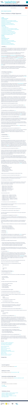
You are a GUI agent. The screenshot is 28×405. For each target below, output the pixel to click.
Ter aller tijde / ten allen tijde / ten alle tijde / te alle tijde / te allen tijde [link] (10, 392)
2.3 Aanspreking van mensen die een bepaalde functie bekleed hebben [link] (9, 21)
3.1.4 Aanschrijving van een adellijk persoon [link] (6, 30)
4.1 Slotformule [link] (3, 36)
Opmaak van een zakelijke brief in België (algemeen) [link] (7, 342)
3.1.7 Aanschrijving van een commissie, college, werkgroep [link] (8, 33)
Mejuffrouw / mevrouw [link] (4, 353)
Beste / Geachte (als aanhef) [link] (5, 396)
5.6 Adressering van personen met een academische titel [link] (8, 44)
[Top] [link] (6, 46)
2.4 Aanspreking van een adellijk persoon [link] (6, 22)
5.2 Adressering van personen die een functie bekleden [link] (7, 40)
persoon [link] (19, 125)
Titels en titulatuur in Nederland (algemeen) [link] (6, 344)
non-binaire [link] (17, 58)
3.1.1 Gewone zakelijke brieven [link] (4, 27)
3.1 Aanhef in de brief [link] (3, 26)
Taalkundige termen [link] (6, 5)
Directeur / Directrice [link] (3, 352)
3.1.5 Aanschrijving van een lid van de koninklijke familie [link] (8, 31)
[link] (27, 2)
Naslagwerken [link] (12, 5)
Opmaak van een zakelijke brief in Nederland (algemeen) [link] (8, 393)
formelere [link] (20, 163)
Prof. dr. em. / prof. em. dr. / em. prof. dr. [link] (6, 355)
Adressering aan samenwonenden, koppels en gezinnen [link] (7, 351)
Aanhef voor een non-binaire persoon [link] (5, 348)
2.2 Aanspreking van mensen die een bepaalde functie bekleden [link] (8, 20)
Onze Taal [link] (3, 385)
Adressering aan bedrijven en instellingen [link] (6, 350)
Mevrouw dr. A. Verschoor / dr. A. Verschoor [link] (6, 354)
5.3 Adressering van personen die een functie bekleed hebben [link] (8, 41)
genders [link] (2, 64)
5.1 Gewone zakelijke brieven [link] (4, 39)
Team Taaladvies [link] (4, 386)
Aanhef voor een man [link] (3, 347)
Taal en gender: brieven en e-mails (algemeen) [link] (6, 343)
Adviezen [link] (2, 5)
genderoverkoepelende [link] (20, 57)
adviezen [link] (2, 11)
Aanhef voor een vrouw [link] (4, 349)
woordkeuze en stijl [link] (9, 11)
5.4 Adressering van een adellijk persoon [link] (6, 42)
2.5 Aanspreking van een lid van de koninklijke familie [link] (7, 23)
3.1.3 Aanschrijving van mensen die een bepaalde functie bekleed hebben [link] (10, 29)
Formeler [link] (20, 234)
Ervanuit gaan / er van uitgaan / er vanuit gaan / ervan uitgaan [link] (9, 395)
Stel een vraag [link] (16, 5)
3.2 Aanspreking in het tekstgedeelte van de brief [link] (7, 34)
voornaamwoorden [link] (22, 255)
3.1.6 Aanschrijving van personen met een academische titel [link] (8, 32)
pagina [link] (15, 366)
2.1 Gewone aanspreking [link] (4, 19)
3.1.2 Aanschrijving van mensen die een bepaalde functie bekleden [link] (9, 28)
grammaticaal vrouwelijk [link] (4, 56)
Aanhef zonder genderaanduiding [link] (5, 346)
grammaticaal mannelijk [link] (13, 55)
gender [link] (8, 145)
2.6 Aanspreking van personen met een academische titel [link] (8, 24)
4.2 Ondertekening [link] (3, 37)
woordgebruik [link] (5, 11)
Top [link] (22, 88)
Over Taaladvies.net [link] (21, 5)
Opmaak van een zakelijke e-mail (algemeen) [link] (7, 394)
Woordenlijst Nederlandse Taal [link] (14, 372)
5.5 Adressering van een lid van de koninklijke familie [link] (7, 43)
